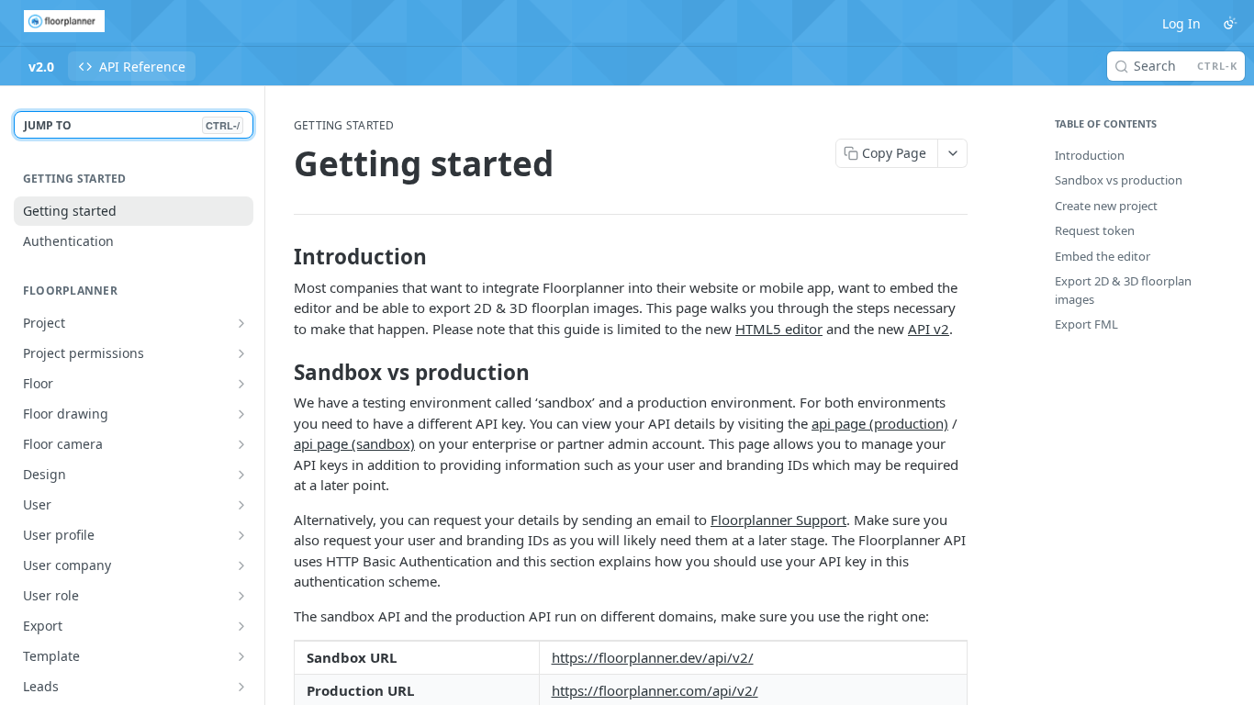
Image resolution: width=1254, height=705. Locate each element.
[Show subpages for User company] (241, 565)
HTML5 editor (779, 328)
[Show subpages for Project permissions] (241, 353)
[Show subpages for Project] (241, 323)
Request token (1095, 230)
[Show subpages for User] (241, 505)
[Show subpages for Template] (241, 656)
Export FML (1086, 324)
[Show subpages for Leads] (241, 686)
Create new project (1106, 205)
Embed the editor (1102, 256)
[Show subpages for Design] (241, 474)
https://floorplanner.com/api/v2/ (655, 690)
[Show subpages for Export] (241, 626)
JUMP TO (132, 125)
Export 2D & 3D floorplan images (1123, 290)
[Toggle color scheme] (1230, 23)
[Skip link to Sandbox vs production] (281, 372)
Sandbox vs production (1118, 180)
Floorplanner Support (778, 519)
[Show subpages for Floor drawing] (241, 414)
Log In (1181, 23)
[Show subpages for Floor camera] (241, 444)
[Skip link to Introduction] (281, 257)
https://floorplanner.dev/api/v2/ (653, 657)
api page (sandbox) (354, 443)
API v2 (928, 328)
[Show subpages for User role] (241, 595)
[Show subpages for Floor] (241, 383)
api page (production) (880, 423)
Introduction (1090, 155)
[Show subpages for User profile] (241, 535)
